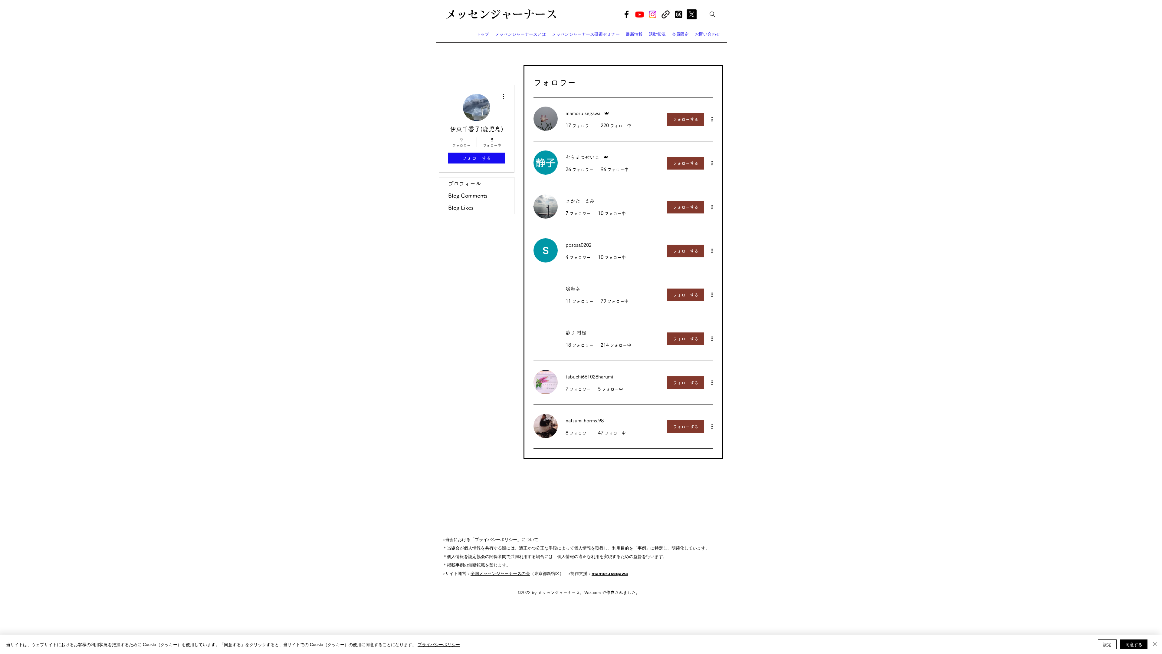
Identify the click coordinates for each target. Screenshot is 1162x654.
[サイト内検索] (712, 14)
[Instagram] (653, 14)
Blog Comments (467, 195)
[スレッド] (679, 14)
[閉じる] (1154, 644)
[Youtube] (640, 14)
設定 (1107, 644)
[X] (692, 14)
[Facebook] (627, 14)
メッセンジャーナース (501, 14)
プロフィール (464, 183)
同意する (1133, 644)
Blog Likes (461, 207)
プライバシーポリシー (439, 644)
